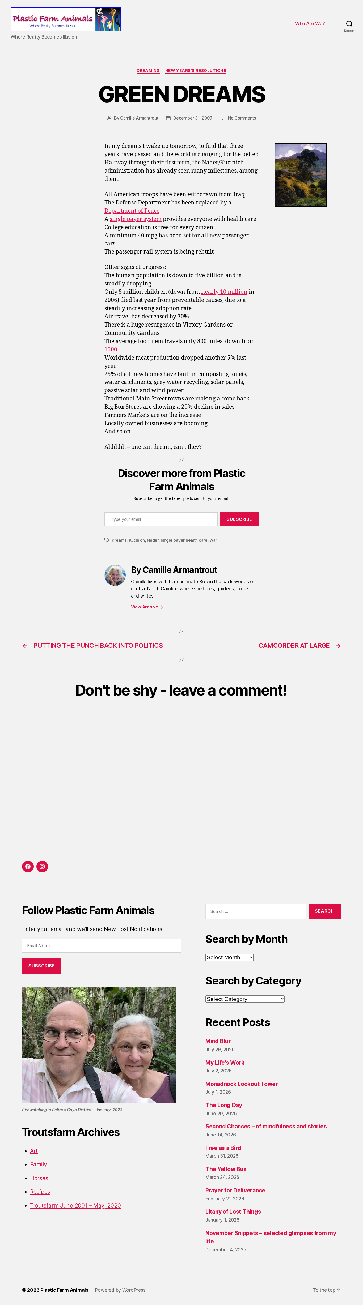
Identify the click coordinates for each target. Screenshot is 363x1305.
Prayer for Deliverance (235, 1190)
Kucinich (137, 540)
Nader (153, 540)
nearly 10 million (224, 292)
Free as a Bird (223, 1148)
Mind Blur (218, 1041)
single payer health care (184, 540)
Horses (39, 1178)
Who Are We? (310, 23)
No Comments (242, 118)
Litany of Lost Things (233, 1211)
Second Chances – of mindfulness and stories (266, 1126)
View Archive (147, 606)
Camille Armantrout (139, 118)
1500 (110, 349)
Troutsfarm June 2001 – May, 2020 (75, 1205)
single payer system (136, 219)
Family (38, 1164)
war (213, 540)
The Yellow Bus (226, 1169)
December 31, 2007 (192, 118)
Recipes (40, 1191)
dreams (119, 540)
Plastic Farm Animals (64, 1290)
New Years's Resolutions (195, 70)
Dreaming (148, 70)
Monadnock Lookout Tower (241, 1084)
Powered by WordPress (120, 1290)
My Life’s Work (224, 1062)
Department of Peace (131, 211)
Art (34, 1151)
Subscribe (239, 519)
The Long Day (223, 1105)
